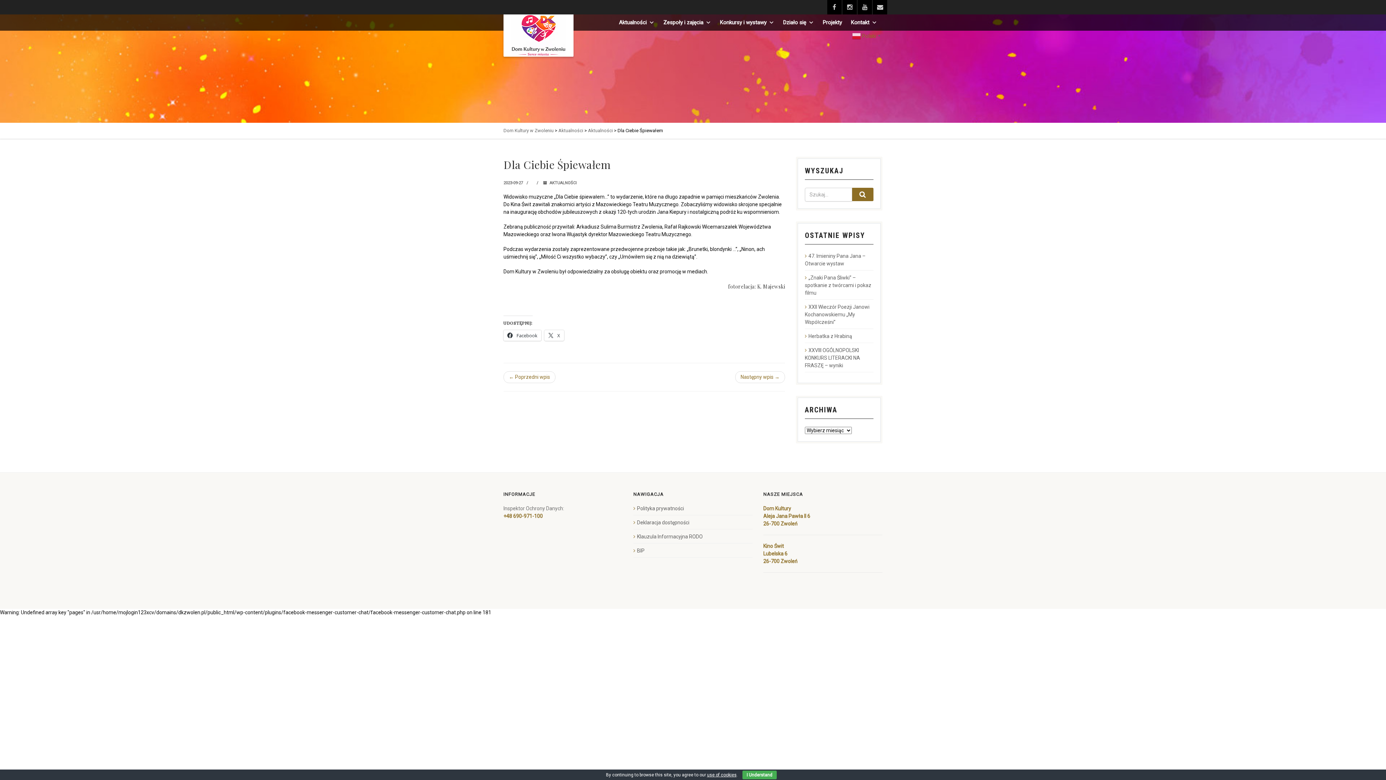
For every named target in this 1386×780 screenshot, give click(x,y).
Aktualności (633, 22)
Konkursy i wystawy (743, 22)
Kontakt (860, 22)
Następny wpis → (760, 377)
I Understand (759, 774)
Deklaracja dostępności (663, 522)
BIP (641, 551)
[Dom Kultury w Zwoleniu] (538, 35)
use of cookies (722, 774)
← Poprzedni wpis (529, 377)
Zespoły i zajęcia (683, 22)
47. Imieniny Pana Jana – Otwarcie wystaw (835, 259)
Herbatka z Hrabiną (830, 336)
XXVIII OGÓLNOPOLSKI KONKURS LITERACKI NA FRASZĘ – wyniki (832, 357)
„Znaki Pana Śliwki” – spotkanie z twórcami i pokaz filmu (838, 285)
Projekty (832, 22)
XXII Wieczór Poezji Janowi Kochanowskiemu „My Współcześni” (837, 314)
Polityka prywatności (660, 508)
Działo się (794, 22)
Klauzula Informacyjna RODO (670, 537)
